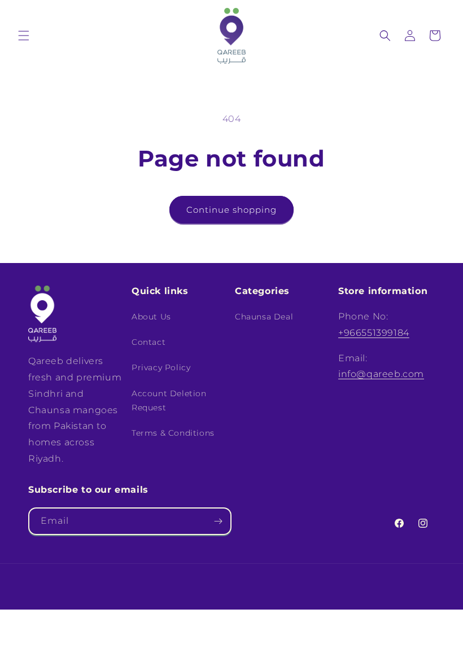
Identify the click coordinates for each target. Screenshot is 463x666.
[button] (23, 35)
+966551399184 (373, 332)
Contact (148, 342)
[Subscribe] (218, 521)
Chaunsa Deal (264, 317)
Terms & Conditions (173, 433)
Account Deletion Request (169, 400)
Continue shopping (231, 209)
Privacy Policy (161, 367)
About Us (151, 317)
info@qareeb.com (381, 374)
